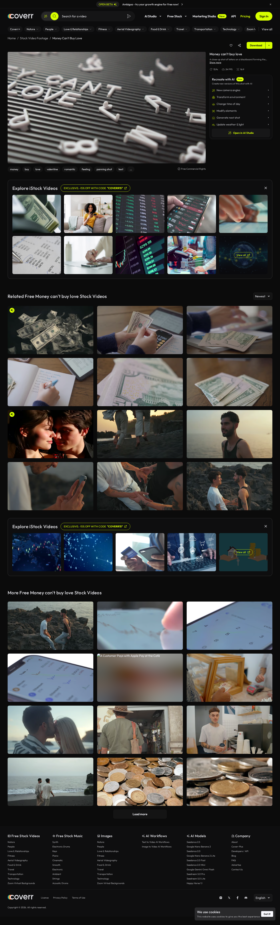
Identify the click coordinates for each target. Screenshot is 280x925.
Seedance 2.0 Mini (196, 864)
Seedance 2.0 (193, 851)
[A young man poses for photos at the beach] (229, 434)
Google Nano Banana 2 (199, 846)
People (11, 846)
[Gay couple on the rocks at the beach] (50, 626)
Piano (55, 855)
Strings (56, 878)
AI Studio (151, 16)
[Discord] (245, 897)
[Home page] (20, 16)
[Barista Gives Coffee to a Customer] (229, 730)
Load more (140, 814)
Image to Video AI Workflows (156, 846)
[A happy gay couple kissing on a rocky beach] (229, 486)
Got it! (267, 913)
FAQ (233, 860)
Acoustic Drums (60, 883)
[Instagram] (220, 897)
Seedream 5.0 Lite (196, 878)
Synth (55, 842)
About (234, 842)
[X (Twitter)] (229, 897)
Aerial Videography (18, 860)
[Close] (270, 4)
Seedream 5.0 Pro (196, 874)
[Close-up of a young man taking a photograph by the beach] (50, 486)
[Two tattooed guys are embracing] (140, 486)
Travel (11, 869)
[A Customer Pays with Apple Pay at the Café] (140, 678)
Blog (233, 855)
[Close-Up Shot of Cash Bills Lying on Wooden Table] (229, 382)
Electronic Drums (61, 846)
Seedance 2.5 (193, 842)
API (233, 16)
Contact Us (237, 869)
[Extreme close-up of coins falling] (229, 782)
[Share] (239, 45)
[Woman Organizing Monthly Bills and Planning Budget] (50, 382)
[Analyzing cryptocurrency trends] (140, 626)
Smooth (56, 864)
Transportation (15, 874)
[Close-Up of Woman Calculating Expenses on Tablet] (229, 330)
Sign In (263, 16)
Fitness (11, 855)
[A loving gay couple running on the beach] (140, 434)
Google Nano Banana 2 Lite (201, 855)
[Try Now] (182, 4)
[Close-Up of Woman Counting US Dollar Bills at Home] (140, 330)
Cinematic (57, 860)
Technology (13, 878)
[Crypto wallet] (229, 626)
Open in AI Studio (243, 133)
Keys (54, 851)
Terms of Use (78, 897)
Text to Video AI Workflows (155, 842)
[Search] (54, 16)
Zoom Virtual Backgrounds (21, 883)
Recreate (50, 349)
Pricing (245, 16)
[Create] (46, 16)
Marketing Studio (209, 16)
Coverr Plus (237, 846)
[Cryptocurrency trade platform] (50, 678)
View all (267, 29)
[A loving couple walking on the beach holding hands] (50, 782)
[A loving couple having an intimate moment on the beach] (50, 730)
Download (256, 45)
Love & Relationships (18, 851)
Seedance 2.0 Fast (196, 860)
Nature (11, 842)
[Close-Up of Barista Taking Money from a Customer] (229, 678)
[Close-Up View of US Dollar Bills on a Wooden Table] (140, 382)
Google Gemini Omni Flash (200, 869)
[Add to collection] (231, 45)
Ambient (56, 874)
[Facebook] (237, 897)
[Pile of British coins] (140, 782)
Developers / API (239, 851)
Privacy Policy (60, 897)
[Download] (88, 349)
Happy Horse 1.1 (194, 883)
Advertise (236, 864)
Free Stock (174, 16)
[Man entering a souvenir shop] (140, 730)
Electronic (57, 869)
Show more (215, 62)
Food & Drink (14, 864)
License (45, 897)
